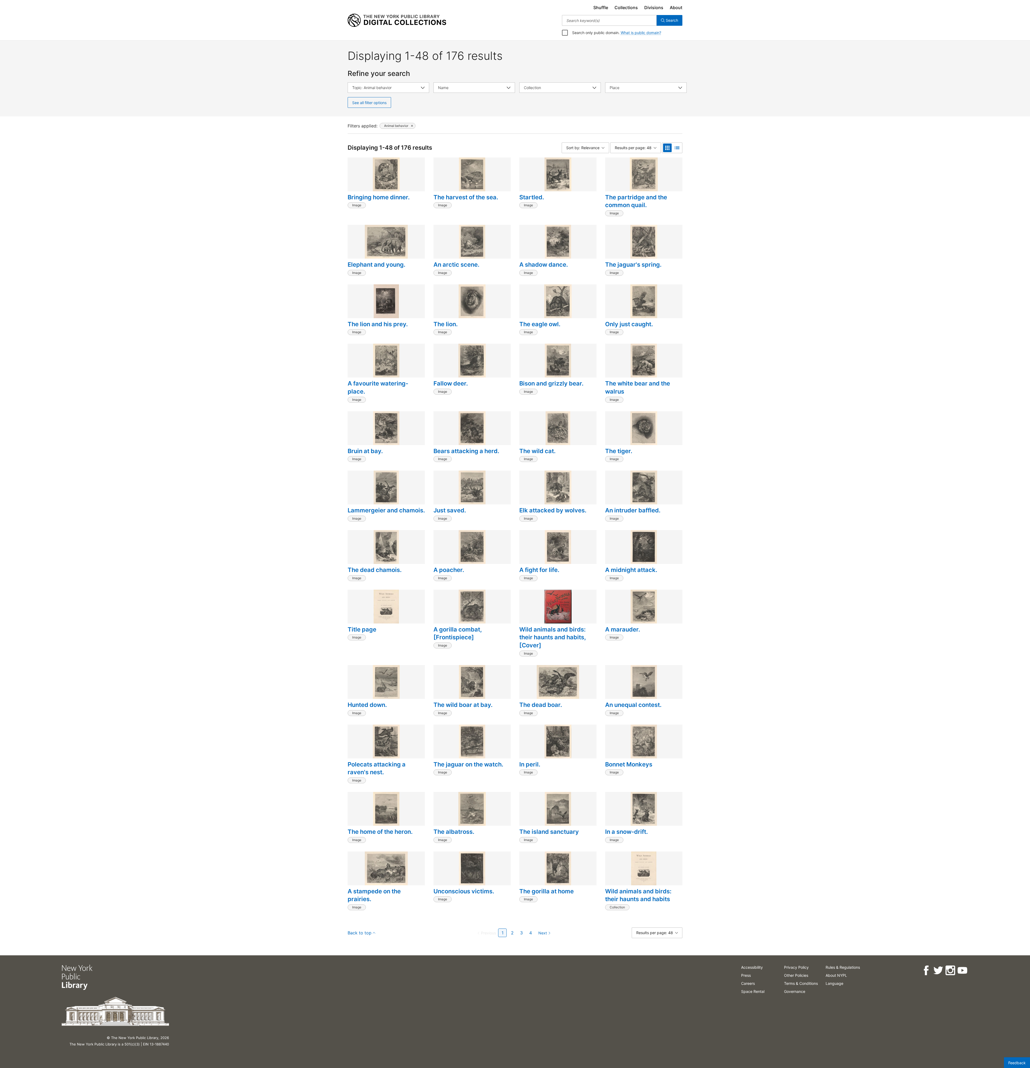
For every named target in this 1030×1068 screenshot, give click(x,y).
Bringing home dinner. (379, 197)
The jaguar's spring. (633, 264)
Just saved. (449, 510)
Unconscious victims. (463, 891)
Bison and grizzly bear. (551, 383)
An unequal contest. (633, 704)
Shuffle (600, 7)
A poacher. (448, 569)
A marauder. (622, 629)
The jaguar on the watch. (468, 764)
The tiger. (618, 450)
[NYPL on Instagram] (950, 970)
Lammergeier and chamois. (386, 510)
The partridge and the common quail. (636, 201)
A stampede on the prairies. (374, 895)
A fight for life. (539, 569)
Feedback (1017, 1062)
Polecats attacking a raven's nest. (377, 768)
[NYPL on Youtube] (962, 970)
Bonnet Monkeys (628, 764)
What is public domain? (641, 32)
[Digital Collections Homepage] (397, 20)
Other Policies (796, 975)
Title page (362, 629)
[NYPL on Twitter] (938, 970)
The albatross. (453, 831)
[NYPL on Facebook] (926, 970)
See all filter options (369, 102)
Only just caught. (629, 324)
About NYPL (836, 975)
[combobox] (609, 20)
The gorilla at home (546, 891)
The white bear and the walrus (637, 387)
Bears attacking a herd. (466, 450)
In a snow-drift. (626, 831)
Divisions (653, 7)
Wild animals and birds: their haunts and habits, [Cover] (552, 637)
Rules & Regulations (843, 967)
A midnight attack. (631, 569)
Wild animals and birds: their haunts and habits (638, 895)
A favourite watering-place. (378, 387)
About (676, 7)
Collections (626, 7)
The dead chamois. (375, 569)
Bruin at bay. (365, 450)
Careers (748, 983)
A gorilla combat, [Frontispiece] (457, 633)
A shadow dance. (543, 264)
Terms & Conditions (801, 983)
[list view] (677, 148)
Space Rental (752, 991)
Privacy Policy (796, 967)
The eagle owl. (539, 324)
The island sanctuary (549, 831)
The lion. (445, 324)
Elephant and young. (376, 264)
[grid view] (667, 148)
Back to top (359, 932)
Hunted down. (367, 704)
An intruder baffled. (632, 510)
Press (746, 975)
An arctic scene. (456, 264)
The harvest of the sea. (465, 197)
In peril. (529, 764)
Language (834, 983)
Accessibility (752, 967)
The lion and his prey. (378, 324)
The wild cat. (537, 450)
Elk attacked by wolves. (552, 510)
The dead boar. (540, 704)
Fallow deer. (450, 383)
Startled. (531, 197)
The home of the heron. (380, 831)
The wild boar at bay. (462, 704)
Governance (794, 991)
